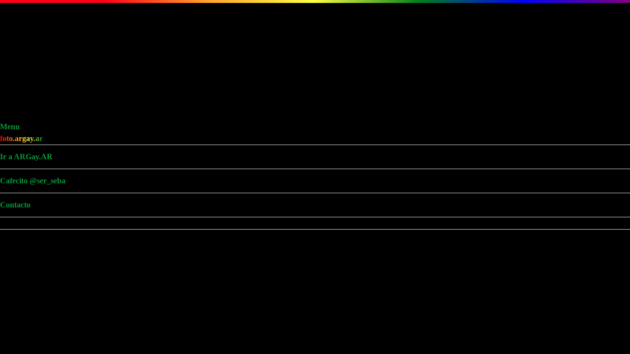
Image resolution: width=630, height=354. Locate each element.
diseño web (143, 342)
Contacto (27, 84)
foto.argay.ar (33, 17)
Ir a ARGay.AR (38, 35)
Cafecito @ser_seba (44, 60)
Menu (22, 5)
